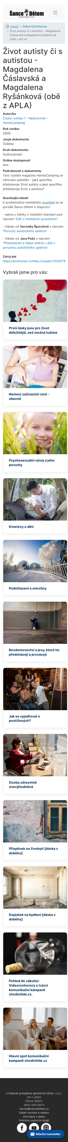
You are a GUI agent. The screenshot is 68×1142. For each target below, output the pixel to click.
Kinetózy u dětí (21, 527)
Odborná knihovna (34, 26)
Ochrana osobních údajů (34, 1120)
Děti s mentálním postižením (36, 219)
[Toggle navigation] (55, 12)
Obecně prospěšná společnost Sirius (31, 1093)
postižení (48, 202)
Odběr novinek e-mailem (34, 1112)
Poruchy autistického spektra (25, 231)
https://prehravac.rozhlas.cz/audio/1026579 (34, 261)
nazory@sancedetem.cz (34, 1108)
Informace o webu (34, 1116)
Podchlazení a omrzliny (27, 588)
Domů (14, 27)
